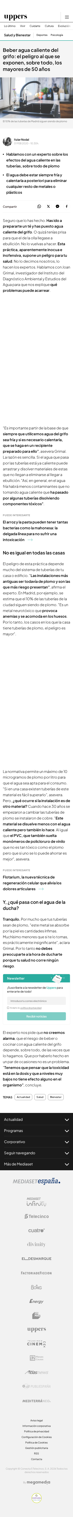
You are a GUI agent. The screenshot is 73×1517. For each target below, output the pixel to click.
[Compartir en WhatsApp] (39, 206)
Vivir (22, 26)
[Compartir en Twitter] (48, 206)
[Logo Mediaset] (36, 1183)
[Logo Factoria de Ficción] (36, 1273)
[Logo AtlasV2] (36, 1372)
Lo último (10, 26)
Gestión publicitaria (36, 1448)
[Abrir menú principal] (67, 17)
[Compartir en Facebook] (66, 206)
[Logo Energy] (36, 1301)
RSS (36, 1453)
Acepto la (26, 1008)
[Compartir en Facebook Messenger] (57, 206)
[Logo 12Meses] (36, 1358)
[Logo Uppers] (36, 1330)
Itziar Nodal (21, 139)
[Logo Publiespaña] (36, 1386)
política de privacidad (31, 1008)
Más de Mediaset (18, 1164)
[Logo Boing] (36, 1287)
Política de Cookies (36, 1442)
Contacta (36, 1459)
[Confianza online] (37, 1502)
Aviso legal (36, 1420)
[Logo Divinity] (36, 1245)
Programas (13, 1130)
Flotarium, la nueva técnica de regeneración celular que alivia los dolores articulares (32, 883)
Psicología (57, 35)
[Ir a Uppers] (15, 17)
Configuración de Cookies (36, 1437)
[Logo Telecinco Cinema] (36, 1344)
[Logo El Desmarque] (36, 1258)
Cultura (49, 26)
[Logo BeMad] (36, 1316)
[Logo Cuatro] (36, 1230)
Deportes (41, 35)
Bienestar (55, 1097)
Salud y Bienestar (17, 35)
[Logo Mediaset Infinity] (36, 1202)
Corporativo (14, 1141)
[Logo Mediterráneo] (36, 1400)
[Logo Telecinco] (36, 1216)
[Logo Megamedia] (38, 1482)
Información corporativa (37, 1425)
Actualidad (23, 1097)
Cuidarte (35, 26)
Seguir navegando (19, 1152)
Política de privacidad (36, 1431)
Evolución (64, 26)
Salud (39, 1097)
